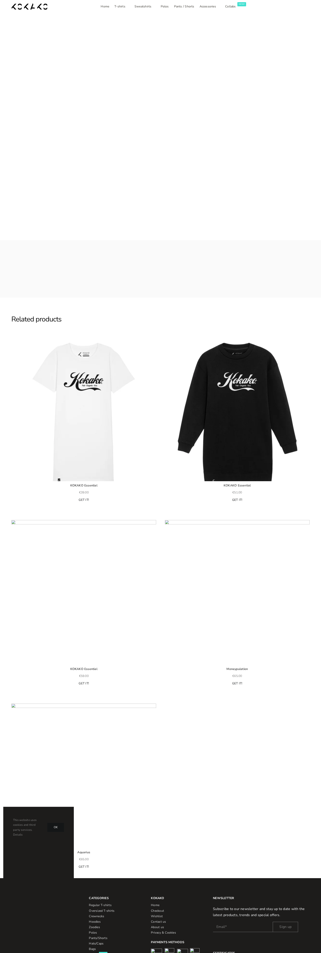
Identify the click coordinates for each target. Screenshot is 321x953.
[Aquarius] (83, 776)
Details (18, 835)
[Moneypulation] (237, 592)
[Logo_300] (29, 5)
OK (56, 827)
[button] (13, 340)
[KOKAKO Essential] (83, 409)
